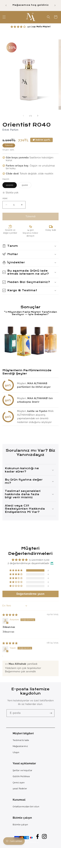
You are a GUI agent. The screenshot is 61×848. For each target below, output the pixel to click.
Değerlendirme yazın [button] (30, 593)
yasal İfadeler (20, 788)
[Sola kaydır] (23, 115)
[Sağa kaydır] (37, 115)
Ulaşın (16, 752)
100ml (11, 186)
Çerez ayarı (19, 782)
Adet (4, 198)
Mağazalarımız (20, 746)
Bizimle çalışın (20, 824)
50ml (26, 186)
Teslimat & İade (21, 740)
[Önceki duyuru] (6, 5)
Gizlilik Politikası (21, 776)
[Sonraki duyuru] (55, 5)
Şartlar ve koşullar (22, 770)
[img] (10, 614)
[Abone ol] (50, 713)
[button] (4, 17)
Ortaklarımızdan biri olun (26, 806)
